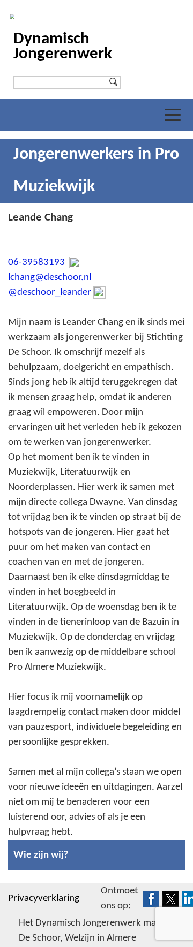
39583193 (43, 262)
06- (15, 262)
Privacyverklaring (43, 898)
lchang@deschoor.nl (49, 277)
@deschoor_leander (49, 292)
